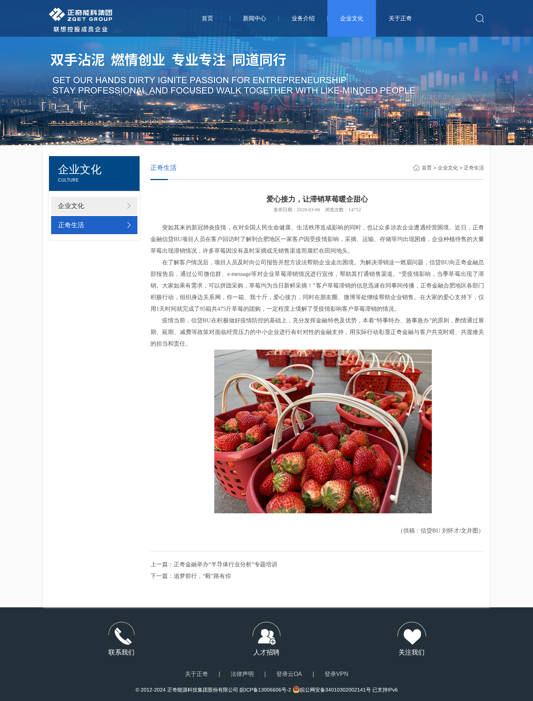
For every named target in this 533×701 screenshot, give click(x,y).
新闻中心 (254, 18)
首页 (207, 18)
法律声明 (242, 674)
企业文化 (351, 18)
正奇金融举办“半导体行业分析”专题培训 (225, 564)
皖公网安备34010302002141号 (335, 690)
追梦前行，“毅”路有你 (202, 576)
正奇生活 (71, 225)
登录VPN (336, 674)
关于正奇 (400, 18)
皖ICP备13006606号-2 (265, 690)
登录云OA (289, 674)
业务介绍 (303, 18)
